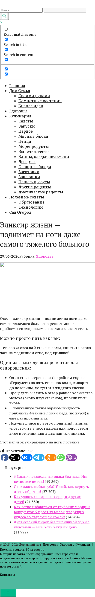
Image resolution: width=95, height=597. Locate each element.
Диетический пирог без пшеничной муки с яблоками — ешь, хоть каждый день (51, 524)
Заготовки (28, 171)
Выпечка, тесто (33, 151)
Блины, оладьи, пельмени (43, 156)
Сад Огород (20, 212)
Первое (25, 131)
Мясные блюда (33, 136)
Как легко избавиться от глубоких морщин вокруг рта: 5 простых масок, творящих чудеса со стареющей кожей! (52, 511)
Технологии (30, 207)
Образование (31, 202)
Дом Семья (19, 90)
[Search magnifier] (4, 16)
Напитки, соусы (34, 182)
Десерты (27, 161)
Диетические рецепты (40, 192)
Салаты (25, 121)
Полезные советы (26, 197)
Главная (17, 85)
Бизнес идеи (30, 106)
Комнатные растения (40, 101)
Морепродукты (33, 146)
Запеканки (29, 177)
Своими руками (34, 95)
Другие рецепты (34, 187)
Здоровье (18, 111)
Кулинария (20, 116)
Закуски (26, 126)
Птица (24, 141)
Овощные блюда (34, 166)
